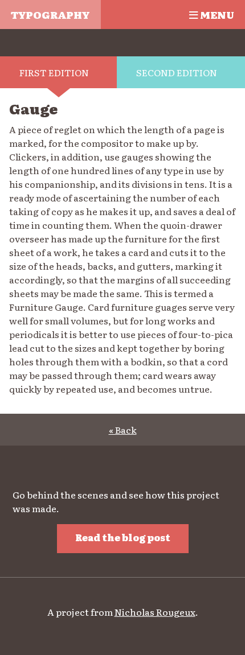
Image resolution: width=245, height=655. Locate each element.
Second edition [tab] (176, 72)
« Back (123, 429)
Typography (50, 14)
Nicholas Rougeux (155, 612)
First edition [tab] (54, 72)
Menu (216, 14)
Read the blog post (122, 537)
